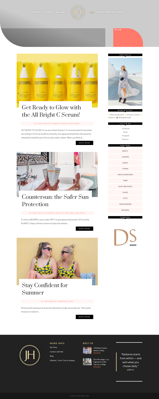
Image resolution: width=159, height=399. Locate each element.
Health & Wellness (70, 123)
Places (125, 192)
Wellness (80, 213)
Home (125, 181)
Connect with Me (56, 351)
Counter (55, 123)
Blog (92, 12)
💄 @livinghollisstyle (123, 117)
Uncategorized (125, 204)
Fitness (125, 169)
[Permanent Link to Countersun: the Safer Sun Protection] (57, 174)
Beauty (125, 151)
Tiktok (125, 132)
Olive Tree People (125, 186)
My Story (37, 12)
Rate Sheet (61, 12)
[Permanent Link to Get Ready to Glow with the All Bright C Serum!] (57, 81)
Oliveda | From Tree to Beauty (111, 12)
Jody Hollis (43, 123)
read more (84, 143)
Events (125, 163)
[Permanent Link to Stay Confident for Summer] (57, 261)
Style (70, 301)
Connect (49, 12)
